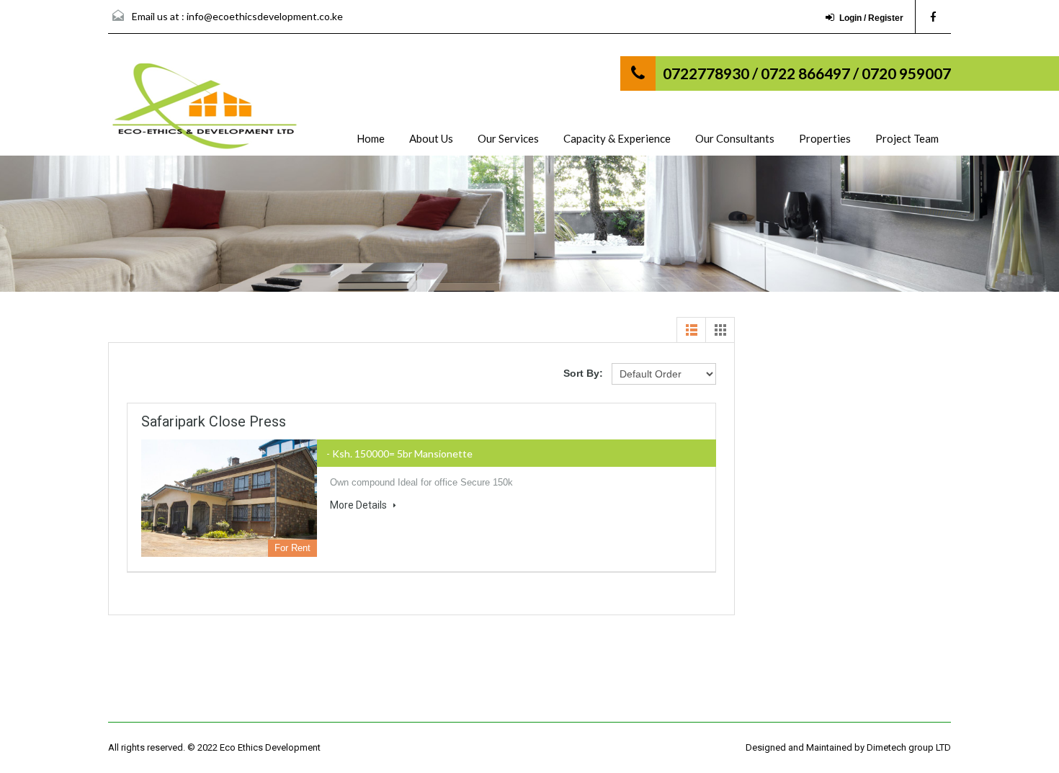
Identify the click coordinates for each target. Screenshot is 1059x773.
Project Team (907, 138)
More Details (359, 505)
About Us (431, 138)
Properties (825, 138)
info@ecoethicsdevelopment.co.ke (265, 16)
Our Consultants (734, 138)
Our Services (508, 138)
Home (371, 138)
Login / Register (871, 18)
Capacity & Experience (617, 138)
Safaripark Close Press (213, 421)
